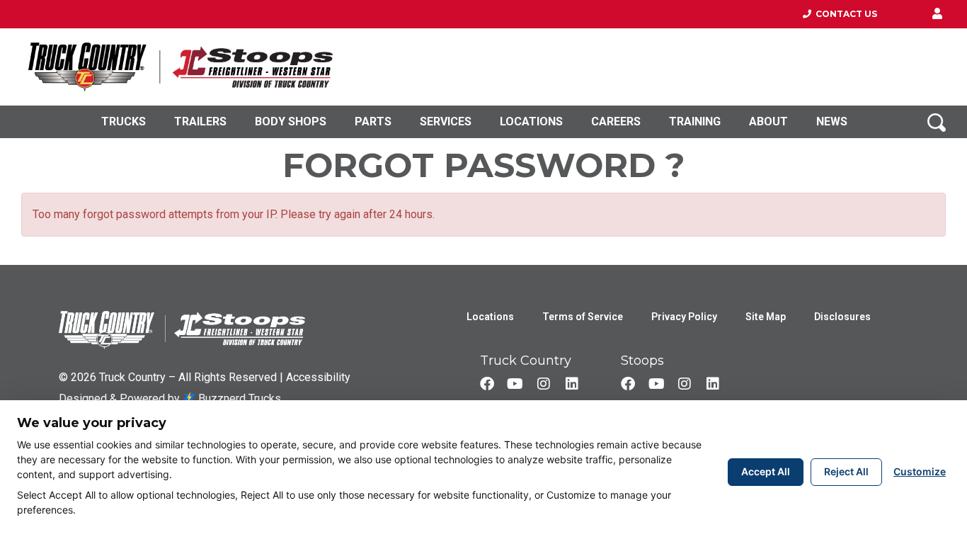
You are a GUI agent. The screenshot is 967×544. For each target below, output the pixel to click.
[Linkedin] (572, 384)
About (768, 121)
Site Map (765, 316)
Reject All (846, 471)
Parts (373, 121)
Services (445, 121)
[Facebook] (487, 384)
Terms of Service (582, 316)
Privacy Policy (684, 316)
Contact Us (844, 13)
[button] (937, 14)
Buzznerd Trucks (238, 398)
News (831, 121)
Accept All (765, 471)
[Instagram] (544, 384)
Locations (531, 121)
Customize (919, 471)
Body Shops (290, 121)
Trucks (123, 121)
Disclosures (842, 316)
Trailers (200, 121)
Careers (616, 121)
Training (695, 121)
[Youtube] (515, 384)
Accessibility (318, 377)
